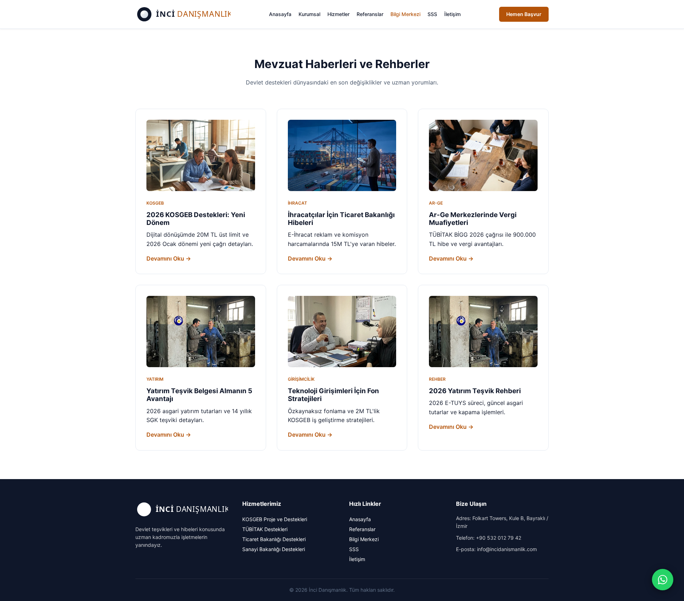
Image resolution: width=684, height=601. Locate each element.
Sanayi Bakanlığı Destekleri (273, 549)
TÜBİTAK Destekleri (264, 529)
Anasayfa (280, 14)
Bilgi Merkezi (405, 14)
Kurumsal (309, 14)
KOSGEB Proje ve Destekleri (274, 519)
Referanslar (370, 14)
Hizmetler (338, 14)
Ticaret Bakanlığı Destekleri (274, 539)
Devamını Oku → (168, 258)
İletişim (452, 14)
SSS (432, 14)
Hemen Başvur (524, 14)
